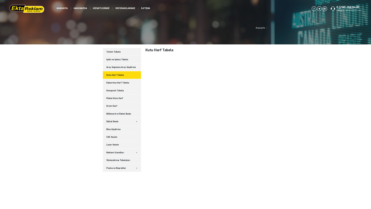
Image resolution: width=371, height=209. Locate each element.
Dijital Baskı (112, 121)
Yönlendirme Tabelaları (118, 160)
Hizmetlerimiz (101, 8)
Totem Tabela (113, 52)
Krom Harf (111, 106)
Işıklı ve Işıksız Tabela (117, 59)
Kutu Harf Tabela (115, 75)
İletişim (145, 8)
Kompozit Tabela (115, 90)
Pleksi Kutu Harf (114, 98)
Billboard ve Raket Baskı (118, 113)
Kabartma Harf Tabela (117, 82)
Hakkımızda (80, 8)
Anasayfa (62, 8)
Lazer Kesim (112, 144)
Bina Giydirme (113, 129)
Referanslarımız (125, 8)
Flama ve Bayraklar (116, 168)
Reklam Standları (115, 152)
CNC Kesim (111, 137)
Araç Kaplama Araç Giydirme (121, 67)
